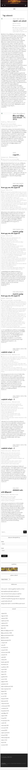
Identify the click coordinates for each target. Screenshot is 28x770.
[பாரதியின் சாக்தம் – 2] (6, 444)
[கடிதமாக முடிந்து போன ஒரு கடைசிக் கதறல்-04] (6, 183)
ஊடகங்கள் (3, 647)
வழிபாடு (21, 160)
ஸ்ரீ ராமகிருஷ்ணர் (11, 456)
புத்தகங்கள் (23, 31)
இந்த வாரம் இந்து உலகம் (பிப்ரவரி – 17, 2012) (19, 117)
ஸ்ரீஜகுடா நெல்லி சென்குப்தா (17, 208)
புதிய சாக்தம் (18, 356)
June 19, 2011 (10, 190)
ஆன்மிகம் (22, 348)
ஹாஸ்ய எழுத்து (10, 406)
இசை (2, 628)
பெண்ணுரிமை (15, 364)
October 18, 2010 (16, 401)
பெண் (13, 368)
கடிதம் (15, 206)
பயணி (21, 27)
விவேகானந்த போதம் (10, 414)
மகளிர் (2, 723)
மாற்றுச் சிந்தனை (13, 359)
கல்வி (2, 657)
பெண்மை (16, 363)
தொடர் (13, 363)
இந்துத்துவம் (6, 364)
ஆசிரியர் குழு (4, 121)
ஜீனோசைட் (13, 194)
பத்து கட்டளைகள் (17, 200)
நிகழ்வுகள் (14, 113)
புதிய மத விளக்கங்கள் (17, 241)
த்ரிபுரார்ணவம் (21, 417)
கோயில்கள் (3, 664)
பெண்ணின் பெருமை (7, 454)
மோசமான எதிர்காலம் (18, 196)
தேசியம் (4, 356)
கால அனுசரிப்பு (12, 258)
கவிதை (2, 659)
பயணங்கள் (3, 708)
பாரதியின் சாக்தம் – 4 (8, 352)
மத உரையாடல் (18, 193)
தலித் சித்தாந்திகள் (6, 205)
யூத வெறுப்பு (16, 301)
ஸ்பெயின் (14, 252)
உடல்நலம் (3, 642)
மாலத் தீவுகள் (15, 125)
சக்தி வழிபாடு (14, 458)
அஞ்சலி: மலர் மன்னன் (20, 21)
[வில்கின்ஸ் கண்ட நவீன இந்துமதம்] (6, 488)
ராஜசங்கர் (3, 190)
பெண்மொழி (11, 364)
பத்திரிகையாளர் (17, 27)
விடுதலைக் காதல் (11, 370)
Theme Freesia (13, 763)
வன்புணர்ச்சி (5, 201)
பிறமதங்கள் (21, 183)
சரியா (9, 251)
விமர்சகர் (20, 28)
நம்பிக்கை (6, 359)
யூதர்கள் (9, 247)
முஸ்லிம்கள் (15, 204)
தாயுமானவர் (6, 362)
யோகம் (12, 462)
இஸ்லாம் (24, 196)
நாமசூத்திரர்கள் (9, 256)
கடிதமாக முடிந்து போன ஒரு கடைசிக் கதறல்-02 (12, 295)
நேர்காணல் (3, 701)
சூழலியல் (4, 123)
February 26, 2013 (17, 25)
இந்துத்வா (22, 204)
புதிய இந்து (3, 713)
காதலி (19, 363)
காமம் (16, 370)
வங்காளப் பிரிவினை (16, 198)
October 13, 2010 (16, 450)
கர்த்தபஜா (14, 463)
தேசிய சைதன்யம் (20, 370)
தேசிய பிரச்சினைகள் (5, 686)
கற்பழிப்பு (22, 209)
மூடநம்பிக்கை (11, 496)
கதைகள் (14, 152)
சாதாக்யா (7, 360)
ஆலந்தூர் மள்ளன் (5, 157)
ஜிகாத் (17, 206)
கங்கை (11, 497)
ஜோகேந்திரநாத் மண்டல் (14, 209)
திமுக (18, 28)
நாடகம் (2, 696)
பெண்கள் (5, 363)
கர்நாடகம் (13, 126)
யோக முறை (7, 358)
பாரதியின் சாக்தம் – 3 (8, 399)
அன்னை (22, 364)
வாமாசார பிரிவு (6, 418)
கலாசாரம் (17, 499)
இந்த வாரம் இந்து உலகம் (21, 113)
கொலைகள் (8, 202)
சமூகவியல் (7, 500)
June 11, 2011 (10, 235)
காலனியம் (9, 499)
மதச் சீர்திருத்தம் (12, 500)
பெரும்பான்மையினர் (17, 202)
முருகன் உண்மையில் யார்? (6, 601)
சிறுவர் (2, 674)
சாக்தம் (10, 362)
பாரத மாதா (6, 370)
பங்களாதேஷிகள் (8, 194)
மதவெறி (19, 209)
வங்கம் (7, 123)
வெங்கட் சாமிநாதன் (17, 23)
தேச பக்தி (17, 408)
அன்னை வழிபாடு (13, 356)
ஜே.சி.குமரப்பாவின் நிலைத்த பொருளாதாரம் (10, 596)
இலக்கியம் (18, 348)
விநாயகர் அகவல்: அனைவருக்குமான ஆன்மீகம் (11, 593)
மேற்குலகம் (14, 256)
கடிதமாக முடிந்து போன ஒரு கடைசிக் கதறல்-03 (12, 232)
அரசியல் (14, 183)
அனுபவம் (14, 18)
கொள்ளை (8, 209)
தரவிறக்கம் (3, 684)
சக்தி (18, 160)
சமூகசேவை (3, 667)
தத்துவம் (14, 348)
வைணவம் (13, 409)
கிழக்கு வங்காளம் (13, 319)
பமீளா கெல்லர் (13, 247)
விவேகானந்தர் (22, 368)
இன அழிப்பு (12, 205)
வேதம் (2, 742)
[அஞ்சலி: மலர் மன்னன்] (6, 24)
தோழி (19, 364)
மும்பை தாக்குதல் (18, 251)
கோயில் (16, 160)
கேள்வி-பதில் (4, 662)
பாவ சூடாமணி (9, 404)
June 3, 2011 (9, 298)
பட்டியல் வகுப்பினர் (12, 193)
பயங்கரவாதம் (4, 705)
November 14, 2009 (14, 494)
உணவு (2, 645)
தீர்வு (9, 198)
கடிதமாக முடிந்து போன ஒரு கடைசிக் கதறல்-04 (12, 186)
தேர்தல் (2, 691)
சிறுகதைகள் (5, 160)
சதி (10, 462)
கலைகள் (3, 654)
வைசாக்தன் (8, 408)
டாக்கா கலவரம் (24, 192)
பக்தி (24, 160)
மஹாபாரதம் (3, 725)
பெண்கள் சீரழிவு (12, 320)
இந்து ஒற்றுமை (8, 126)
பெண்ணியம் (8, 367)
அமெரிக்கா (8, 244)
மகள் (12, 367)
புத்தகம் (17, 487)
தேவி (4, 358)
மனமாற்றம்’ (7, 193)
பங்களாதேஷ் (7, 197)
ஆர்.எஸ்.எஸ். (11, 125)
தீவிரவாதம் (7, 208)
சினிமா (2, 671)
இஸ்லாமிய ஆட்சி (18, 192)
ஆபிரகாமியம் (12, 196)
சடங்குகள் (6, 499)
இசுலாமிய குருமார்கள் (12, 245)
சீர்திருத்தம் (4, 496)
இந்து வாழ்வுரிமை (9, 204)
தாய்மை (14, 367)
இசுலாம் (11, 197)
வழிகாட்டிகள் (22, 18)
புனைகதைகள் (14, 159)
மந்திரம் (21, 363)
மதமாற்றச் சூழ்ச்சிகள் (9, 254)
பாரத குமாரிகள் (9, 405)
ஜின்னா (15, 201)
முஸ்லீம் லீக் (13, 192)
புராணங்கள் (6, 368)
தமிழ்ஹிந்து (3, 763)
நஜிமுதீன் (11, 206)
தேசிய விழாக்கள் (5, 688)
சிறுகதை (4, 159)
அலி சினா (10, 262)
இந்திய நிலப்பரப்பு (17, 368)
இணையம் (18, 31)
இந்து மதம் (15, 358)
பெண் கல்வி (19, 358)
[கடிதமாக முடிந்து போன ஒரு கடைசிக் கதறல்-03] (6, 229)
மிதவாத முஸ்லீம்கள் (22, 194)
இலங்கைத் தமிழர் (5, 640)
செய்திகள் (6, 125)
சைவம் (5, 414)
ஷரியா (12, 198)
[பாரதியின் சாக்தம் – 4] (6, 348)
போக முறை (7, 356)
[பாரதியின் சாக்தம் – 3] (6, 396)
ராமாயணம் (3, 727)
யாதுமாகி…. (16, 155)
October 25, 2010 (16, 354)
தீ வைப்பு (18, 204)
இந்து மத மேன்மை (5, 632)
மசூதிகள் (15, 197)
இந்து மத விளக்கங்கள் (6, 635)
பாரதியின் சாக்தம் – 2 (8, 448)
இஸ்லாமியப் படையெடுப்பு (7, 192)
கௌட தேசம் (9, 452)
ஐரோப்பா (12, 255)
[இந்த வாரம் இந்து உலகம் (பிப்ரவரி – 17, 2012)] (6, 116)
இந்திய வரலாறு (10, 200)
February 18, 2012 (11, 121)
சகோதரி (10, 368)
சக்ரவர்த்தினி (12, 413)
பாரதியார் (22, 356)
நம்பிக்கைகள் (7, 497)
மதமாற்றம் (16, 194)
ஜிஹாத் (25, 204)
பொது (2, 718)
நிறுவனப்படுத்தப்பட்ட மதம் (8, 241)
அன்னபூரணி (12, 160)
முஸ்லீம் (10, 208)
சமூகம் (2, 669)
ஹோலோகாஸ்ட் (7, 206)
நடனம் (16, 126)
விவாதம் (3, 735)
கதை (10, 159)
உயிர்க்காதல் (9, 363)
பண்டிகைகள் (4, 703)
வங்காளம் (18, 30)
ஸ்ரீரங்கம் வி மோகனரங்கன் (6, 354)
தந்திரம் (13, 417)
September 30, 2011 (14, 157)
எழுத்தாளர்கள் (24, 28)
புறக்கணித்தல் (16, 255)
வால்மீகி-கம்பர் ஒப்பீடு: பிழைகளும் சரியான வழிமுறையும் (13, 598)
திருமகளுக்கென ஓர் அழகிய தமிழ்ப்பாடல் (10, 591)
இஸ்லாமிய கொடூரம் (11, 316)
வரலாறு (17, 183)
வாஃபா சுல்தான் (7, 268)
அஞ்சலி (18, 18)
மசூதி (24, 202)
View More (4, 107)
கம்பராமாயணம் (4, 652)
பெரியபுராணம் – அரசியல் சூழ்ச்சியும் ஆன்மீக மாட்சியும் (12, 588)
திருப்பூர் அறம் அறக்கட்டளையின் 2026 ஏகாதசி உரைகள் (13, 603)
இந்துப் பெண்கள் (10, 317)
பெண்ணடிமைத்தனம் (8, 243)
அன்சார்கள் (6, 200)
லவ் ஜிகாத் (16, 268)
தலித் (22, 202)
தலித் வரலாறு (8, 196)
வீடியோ (2, 740)
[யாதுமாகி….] (6, 152)
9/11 (16, 240)
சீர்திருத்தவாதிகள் (11, 201)
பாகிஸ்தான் (6, 198)
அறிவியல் (3, 623)
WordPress (19, 763)
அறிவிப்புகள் (4, 620)
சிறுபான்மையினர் (12, 250)
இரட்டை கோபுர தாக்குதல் (18, 248)
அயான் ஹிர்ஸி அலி (9, 264)
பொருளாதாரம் (4, 720)
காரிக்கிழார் (18, 367)
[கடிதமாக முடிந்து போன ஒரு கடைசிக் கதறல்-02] (6, 291)
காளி (9, 160)
